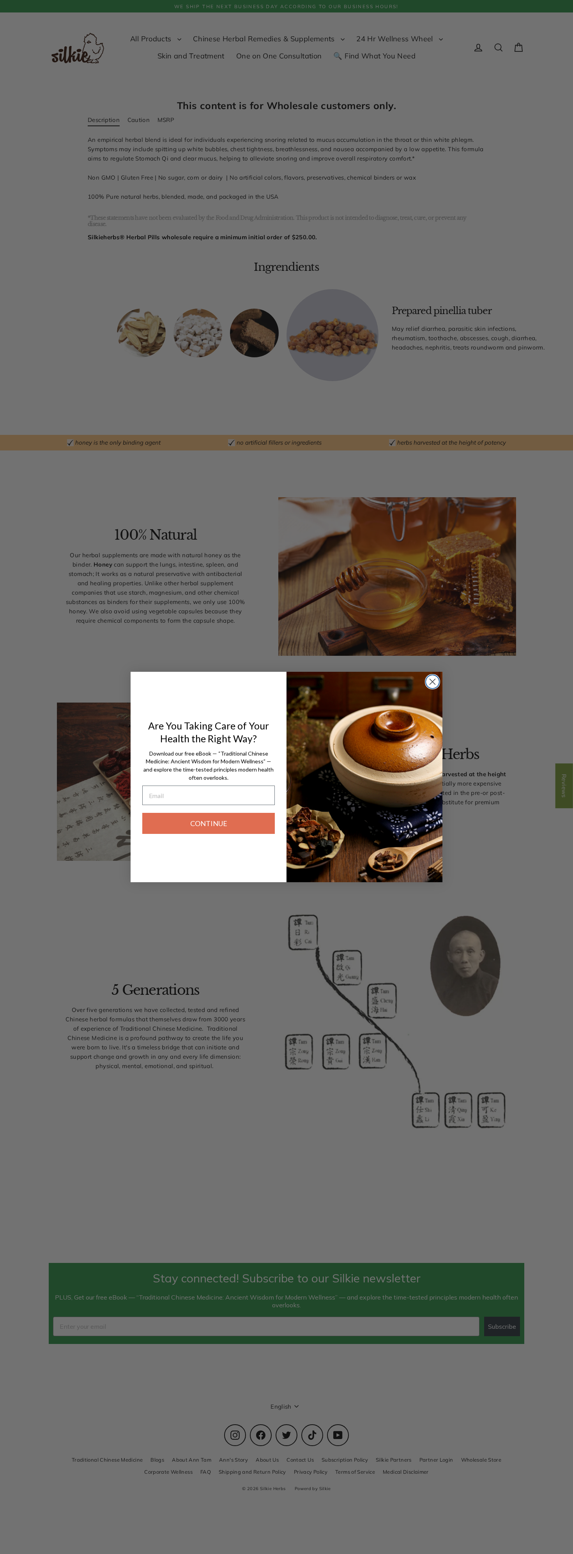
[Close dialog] (432, 682)
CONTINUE (208, 823)
